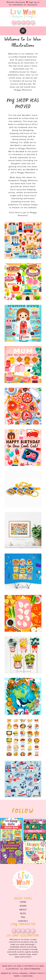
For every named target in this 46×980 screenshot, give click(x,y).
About (23, 910)
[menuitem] (23, 31)
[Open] (11, 829)
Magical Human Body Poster (23, 323)
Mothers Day (23, 364)
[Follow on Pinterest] (23, 22)
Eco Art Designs (23, 696)
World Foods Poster (23, 737)
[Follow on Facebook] (13, 22)
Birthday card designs (23, 447)
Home (23, 902)
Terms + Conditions (23, 976)
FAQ (23, 917)
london (23, 530)
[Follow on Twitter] (18, 22)
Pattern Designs (23, 779)
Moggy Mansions (23, 90)
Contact (23, 921)
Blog (23, 913)
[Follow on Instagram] (32, 22)
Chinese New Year (23, 613)
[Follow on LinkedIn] (28, 22)
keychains (23, 489)
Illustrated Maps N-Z (23, 281)
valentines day (23, 406)
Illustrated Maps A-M (23, 240)
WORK (23, 906)
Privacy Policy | (37, 973)
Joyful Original (20, 973)
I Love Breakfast (23, 572)
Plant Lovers (23, 654)
